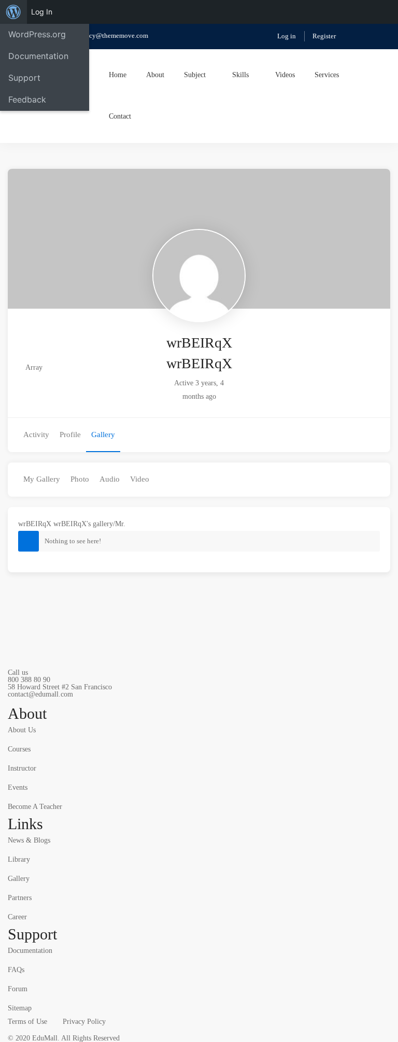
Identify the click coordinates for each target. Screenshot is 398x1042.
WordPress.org (37, 34)
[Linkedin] (72, 700)
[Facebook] (24, 700)
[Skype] (40, 700)
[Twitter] (8, 700)
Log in (286, 36)
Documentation (38, 56)
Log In (41, 11)
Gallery (103, 434)
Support (24, 78)
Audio (110, 479)
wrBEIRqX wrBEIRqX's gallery (65, 524)
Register (324, 36)
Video (139, 479)
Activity (36, 434)
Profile (70, 434)
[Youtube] (56, 700)
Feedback (27, 99)
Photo (79, 479)
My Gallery (41, 479)
